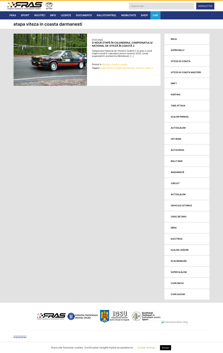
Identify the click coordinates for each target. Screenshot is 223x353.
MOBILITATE (128, 15)
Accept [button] (165, 347)
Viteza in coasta (119, 64)
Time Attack (178, 105)
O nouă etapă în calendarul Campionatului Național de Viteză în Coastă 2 (122, 44)
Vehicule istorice (181, 205)
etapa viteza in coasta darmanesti (117, 68)
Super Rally (177, 50)
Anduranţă (177, 172)
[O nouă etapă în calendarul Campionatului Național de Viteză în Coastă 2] (50, 85)
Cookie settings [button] (146, 347)
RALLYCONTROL (106, 15)
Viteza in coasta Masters (186, 72)
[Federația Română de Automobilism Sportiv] (25, 6)
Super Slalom (179, 272)
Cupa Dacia (177, 283)
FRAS (12, 15)
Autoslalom (178, 127)
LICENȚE (66, 15)
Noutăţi (106, 64)
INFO (53, 15)
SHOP (144, 15)
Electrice (177, 238)
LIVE (155, 15)
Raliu (174, 39)
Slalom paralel (180, 116)
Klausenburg (179, 261)
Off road (176, 139)
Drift (174, 83)
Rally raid (177, 161)
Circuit (175, 183)
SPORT (25, 15)
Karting (175, 94)
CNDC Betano (178, 216)
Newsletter (205, 6)
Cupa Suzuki (178, 294)
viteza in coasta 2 (144, 68)
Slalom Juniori (180, 250)
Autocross (177, 150)
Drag (174, 227)
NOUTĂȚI (39, 15)
